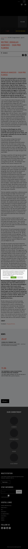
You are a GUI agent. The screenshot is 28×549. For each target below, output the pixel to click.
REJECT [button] (20, 277)
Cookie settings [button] (6, 277)
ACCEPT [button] (13, 277)
